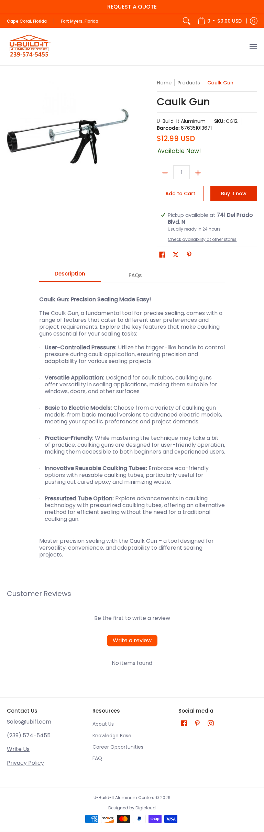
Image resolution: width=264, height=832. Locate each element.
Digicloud (145, 808)
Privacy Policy (25, 763)
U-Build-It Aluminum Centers (124, 797)
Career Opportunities (117, 746)
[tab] (70, 275)
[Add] (198, 172)
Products (188, 82)
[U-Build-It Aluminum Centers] (29, 46)
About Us (103, 723)
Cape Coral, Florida (27, 21)
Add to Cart (180, 193)
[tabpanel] (132, 423)
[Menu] (253, 46)
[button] (162, 255)
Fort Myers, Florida (79, 21)
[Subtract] (165, 172)
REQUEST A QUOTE (132, 7)
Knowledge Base (111, 735)
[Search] (186, 21)
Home (164, 82)
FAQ (97, 758)
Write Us (18, 749)
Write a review (132, 640)
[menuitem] (219, 21)
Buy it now (233, 193)
